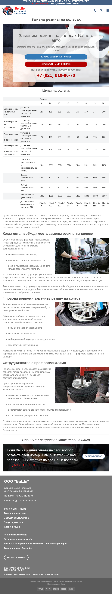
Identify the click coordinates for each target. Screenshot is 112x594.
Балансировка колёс (15, 513)
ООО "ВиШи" (16, 481)
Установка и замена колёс (18, 539)
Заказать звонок (16, 557)
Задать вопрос (93, 456)
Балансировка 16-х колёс (18, 548)
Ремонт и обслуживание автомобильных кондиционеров (35, 544)
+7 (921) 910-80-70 (40, 3)
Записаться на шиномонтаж (56, 64)
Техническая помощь (15, 535)
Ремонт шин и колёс (15, 509)
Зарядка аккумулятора (16, 518)
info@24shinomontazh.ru (65, 3)
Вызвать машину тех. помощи (56, 57)
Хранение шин (12, 527)
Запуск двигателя (13, 522)
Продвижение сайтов (56, 584)
